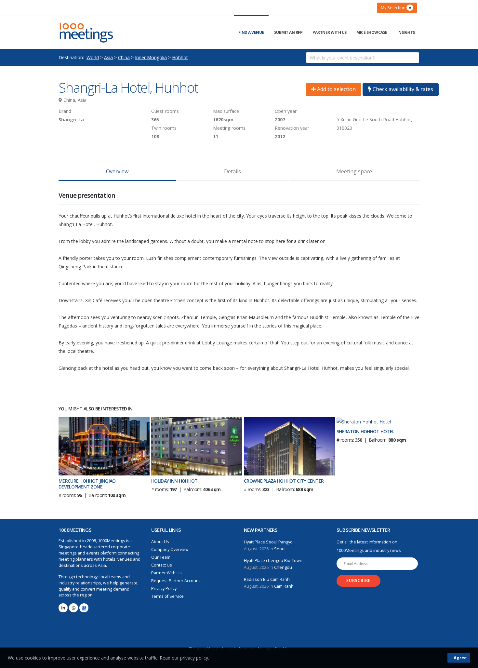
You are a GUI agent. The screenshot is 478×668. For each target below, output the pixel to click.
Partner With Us (329, 32)
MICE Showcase (371, 32)
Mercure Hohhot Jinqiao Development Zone (87, 484)
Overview (117, 171)
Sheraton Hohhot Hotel (365, 431)
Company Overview (170, 549)
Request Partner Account (175, 580)
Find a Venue (251, 32)
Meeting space (354, 171)
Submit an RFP (288, 32)
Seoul (279, 549)
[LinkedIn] (63, 607)
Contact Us (161, 565)
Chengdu (283, 567)
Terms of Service (167, 596)
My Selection (396, 7)
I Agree (459, 658)
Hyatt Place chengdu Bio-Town (273, 560)
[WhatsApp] (73, 607)
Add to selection (336, 89)
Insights (406, 32)
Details (232, 171)
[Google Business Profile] (83, 607)
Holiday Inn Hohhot (174, 481)
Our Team (160, 557)
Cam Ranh (284, 586)
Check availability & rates (402, 89)
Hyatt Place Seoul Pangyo (268, 542)
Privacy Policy (164, 588)
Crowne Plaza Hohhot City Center (284, 481)
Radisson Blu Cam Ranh (267, 579)
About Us (160, 541)
